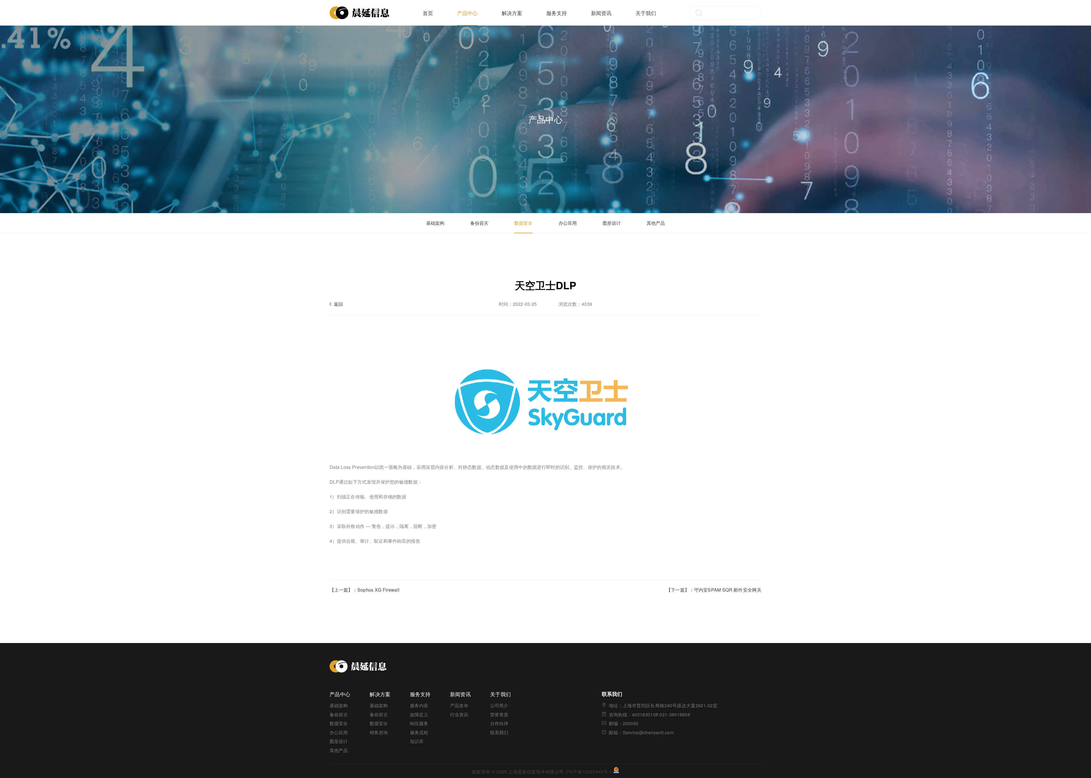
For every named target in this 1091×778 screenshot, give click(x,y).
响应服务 (419, 723)
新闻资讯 (601, 12)
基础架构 (435, 223)
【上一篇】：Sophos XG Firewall (364, 589)
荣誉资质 (499, 714)
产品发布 (459, 705)
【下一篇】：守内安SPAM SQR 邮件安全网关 (713, 589)
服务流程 (419, 732)
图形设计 (612, 223)
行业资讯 (459, 714)
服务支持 (556, 12)
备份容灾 (479, 223)
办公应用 (568, 223)
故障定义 (419, 714)
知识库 (417, 741)
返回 (338, 304)
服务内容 (419, 705)
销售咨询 (379, 732)
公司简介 (499, 705)
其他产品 (656, 223)
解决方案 (512, 12)
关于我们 (646, 12)
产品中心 (467, 12)
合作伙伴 (499, 723)
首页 (428, 12)
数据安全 (523, 223)
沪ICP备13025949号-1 (588, 771)
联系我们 (499, 732)
